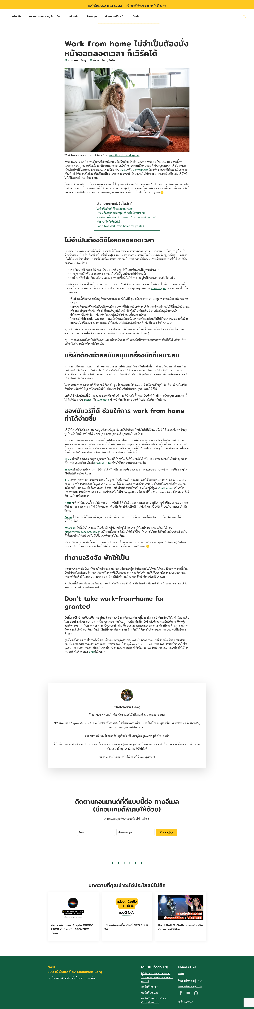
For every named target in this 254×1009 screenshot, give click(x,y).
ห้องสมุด (92, 16)
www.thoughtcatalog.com (124, 155)
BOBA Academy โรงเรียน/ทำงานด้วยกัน (53, 16)
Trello (68, 469)
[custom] (196, 993)
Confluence (165, 488)
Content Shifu (102, 462)
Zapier (87, 399)
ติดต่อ (136, 16)
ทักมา (92, 652)
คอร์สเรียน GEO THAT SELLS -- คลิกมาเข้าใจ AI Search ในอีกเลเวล (127, 5)
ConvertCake (140, 169)
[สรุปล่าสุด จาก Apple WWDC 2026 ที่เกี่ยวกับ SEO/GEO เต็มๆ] (73, 907)
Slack (68, 458)
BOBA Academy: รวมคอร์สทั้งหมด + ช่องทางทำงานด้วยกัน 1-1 (157, 977)
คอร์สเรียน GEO (149, 987)
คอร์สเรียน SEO (149, 992)
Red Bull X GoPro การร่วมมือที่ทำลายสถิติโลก (180, 927)
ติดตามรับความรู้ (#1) (190, 980)
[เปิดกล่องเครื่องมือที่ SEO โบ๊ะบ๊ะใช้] (127, 907)
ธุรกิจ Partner (185, 1001)
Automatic (103, 399)
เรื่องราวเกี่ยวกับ (114, 16)
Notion (69, 502)
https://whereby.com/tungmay (82, 531)
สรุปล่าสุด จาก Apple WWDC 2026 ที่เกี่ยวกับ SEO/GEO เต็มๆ (72, 929)
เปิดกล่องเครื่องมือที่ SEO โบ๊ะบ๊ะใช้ (127, 927)
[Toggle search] (244, 16)
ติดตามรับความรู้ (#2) (190, 986)
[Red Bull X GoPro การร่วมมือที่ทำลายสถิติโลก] (180, 907)
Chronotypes (158, 288)
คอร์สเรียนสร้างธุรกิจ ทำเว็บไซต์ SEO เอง (154, 1000)
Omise (123, 169)
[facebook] (181, 993)
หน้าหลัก (16, 16)
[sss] (188, 993)
